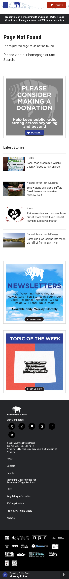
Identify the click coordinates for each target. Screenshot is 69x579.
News (30, 208)
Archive (11, 518)
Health (30, 158)
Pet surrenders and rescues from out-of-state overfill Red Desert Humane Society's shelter (46, 217)
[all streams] (64, 575)
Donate (58, 5)
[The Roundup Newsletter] (34, 292)
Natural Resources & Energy (42, 182)
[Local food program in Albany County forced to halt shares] (14, 164)
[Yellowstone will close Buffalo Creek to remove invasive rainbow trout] (14, 189)
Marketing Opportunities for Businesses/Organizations (21, 481)
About (10, 458)
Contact (11, 466)
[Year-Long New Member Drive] (34, 107)
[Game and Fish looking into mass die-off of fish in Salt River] (14, 240)
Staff (9, 489)
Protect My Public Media (19, 511)
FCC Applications (15, 503)
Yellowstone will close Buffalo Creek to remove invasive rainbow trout (44, 191)
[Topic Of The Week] (34, 362)
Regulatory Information (19, 496)
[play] (5, 574)
